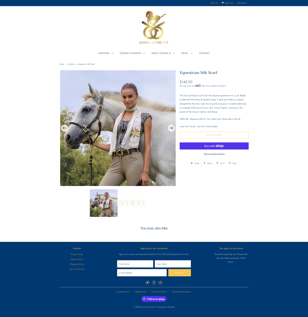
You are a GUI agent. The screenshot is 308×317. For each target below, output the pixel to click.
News (185, 53)
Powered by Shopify (166, 306)
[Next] (171, 128)
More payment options (214, 153)
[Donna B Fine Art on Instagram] (160, 283)
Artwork (104, 53)
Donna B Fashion (131, 53)
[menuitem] (105, 53)
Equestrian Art (123, 291)
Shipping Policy (77, 264)
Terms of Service (77, 269)
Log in (214, 3)
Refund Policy (77, 259)
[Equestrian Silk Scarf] (118, 128)
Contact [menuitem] (204, 53)
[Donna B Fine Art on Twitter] (147, 283)
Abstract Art (140, 291)
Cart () (228, 3)
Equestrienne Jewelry (181, 291)
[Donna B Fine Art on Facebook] (154, 283)
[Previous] (64, 128)
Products (71, 64)
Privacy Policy (77, 254)
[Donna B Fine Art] (154, 28)
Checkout (242, 3)
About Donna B (161, 53)
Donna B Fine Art (148, 306)
